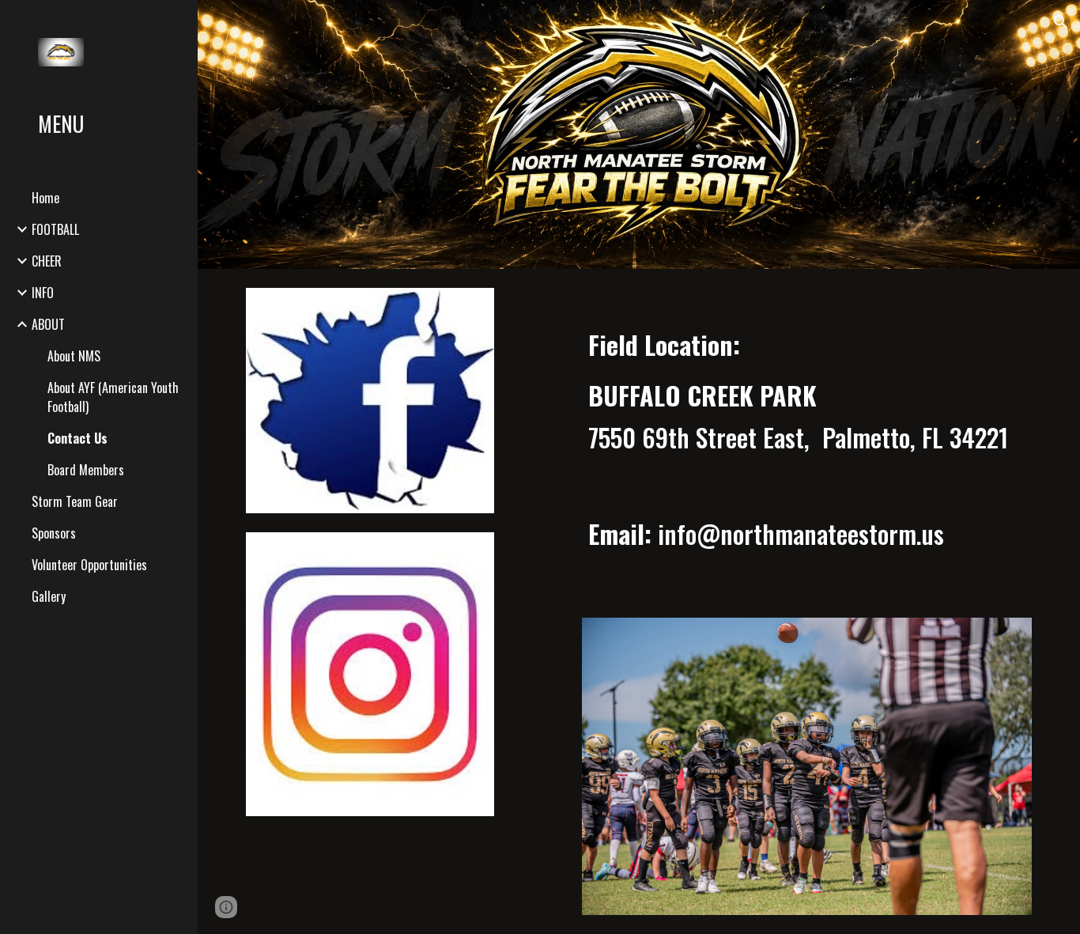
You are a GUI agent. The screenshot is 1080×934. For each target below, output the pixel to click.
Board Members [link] (85, 469)
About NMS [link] (73, 355)
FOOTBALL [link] (55, 229)
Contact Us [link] (77, 438)
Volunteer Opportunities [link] (89, 564)
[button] (1061, 22)
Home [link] (45, 197)
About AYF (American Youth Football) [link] (113, 397)
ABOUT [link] (48, 324)
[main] (807, 453)
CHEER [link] (47, 260)
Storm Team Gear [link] (75, 501)
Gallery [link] (49, 596)
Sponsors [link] (54, 533)
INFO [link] (43, 292)
